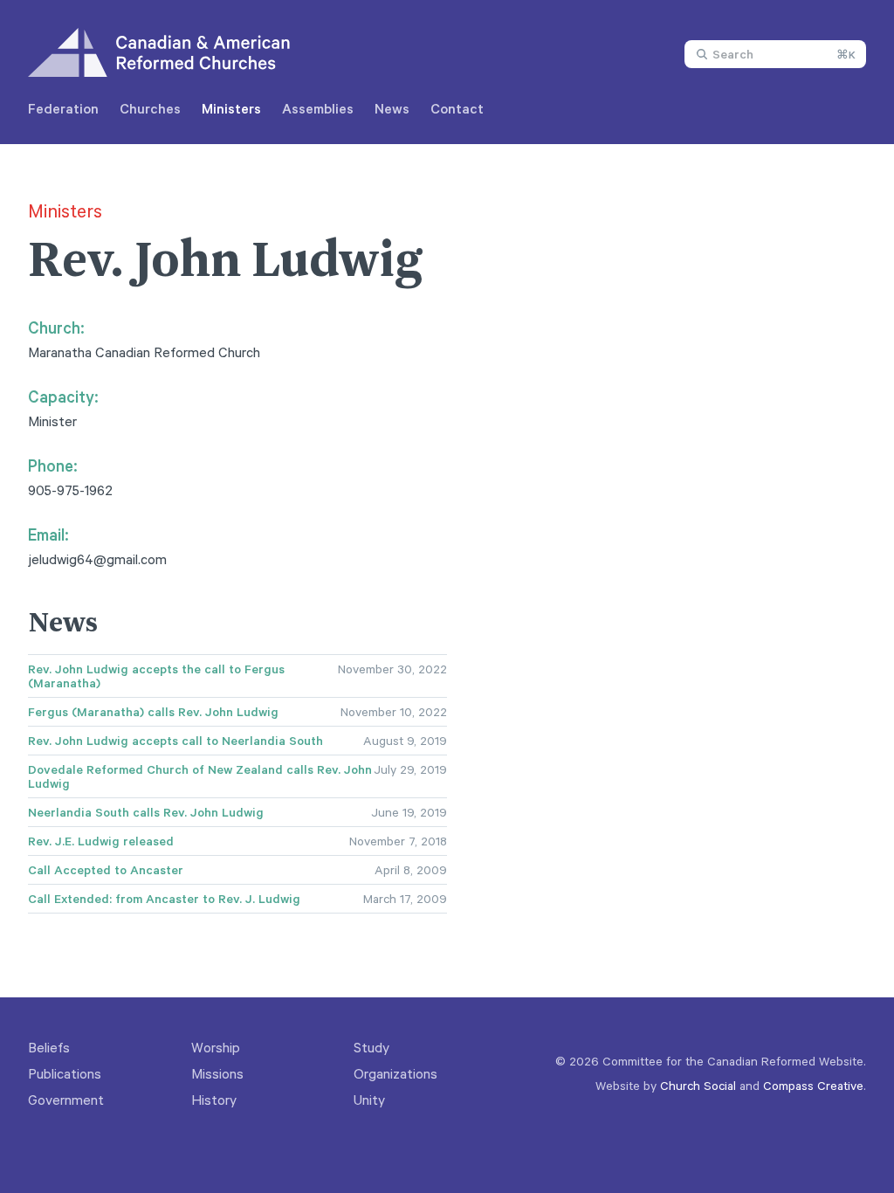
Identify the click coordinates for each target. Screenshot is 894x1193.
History (214, 1099)
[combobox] (775, 54)
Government (66, 1099)
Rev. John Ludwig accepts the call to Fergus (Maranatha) (156, 676)
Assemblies (318, 108)
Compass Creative (813, 1085)
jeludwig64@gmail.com (97, 559)
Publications (64, 1073)
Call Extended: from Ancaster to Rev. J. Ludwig (164, 899)
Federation (63, 108)
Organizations (395, 1073)
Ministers (231, 108)
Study (371, 1047)
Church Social (698, 1085)
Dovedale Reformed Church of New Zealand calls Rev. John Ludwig (200, 776)
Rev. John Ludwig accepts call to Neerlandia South (175, 741)
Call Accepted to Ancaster (105, 870)
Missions (217, 1073)
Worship (215, 1047)
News (392, 108)
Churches (150, 108)
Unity (369, 1099)
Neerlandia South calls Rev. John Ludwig (146, 812)
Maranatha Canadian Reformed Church (144, 352)
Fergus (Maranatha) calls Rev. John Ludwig (153, 712)
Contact (457, 108)
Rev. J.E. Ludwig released (101, 841)
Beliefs (49, 1047)
